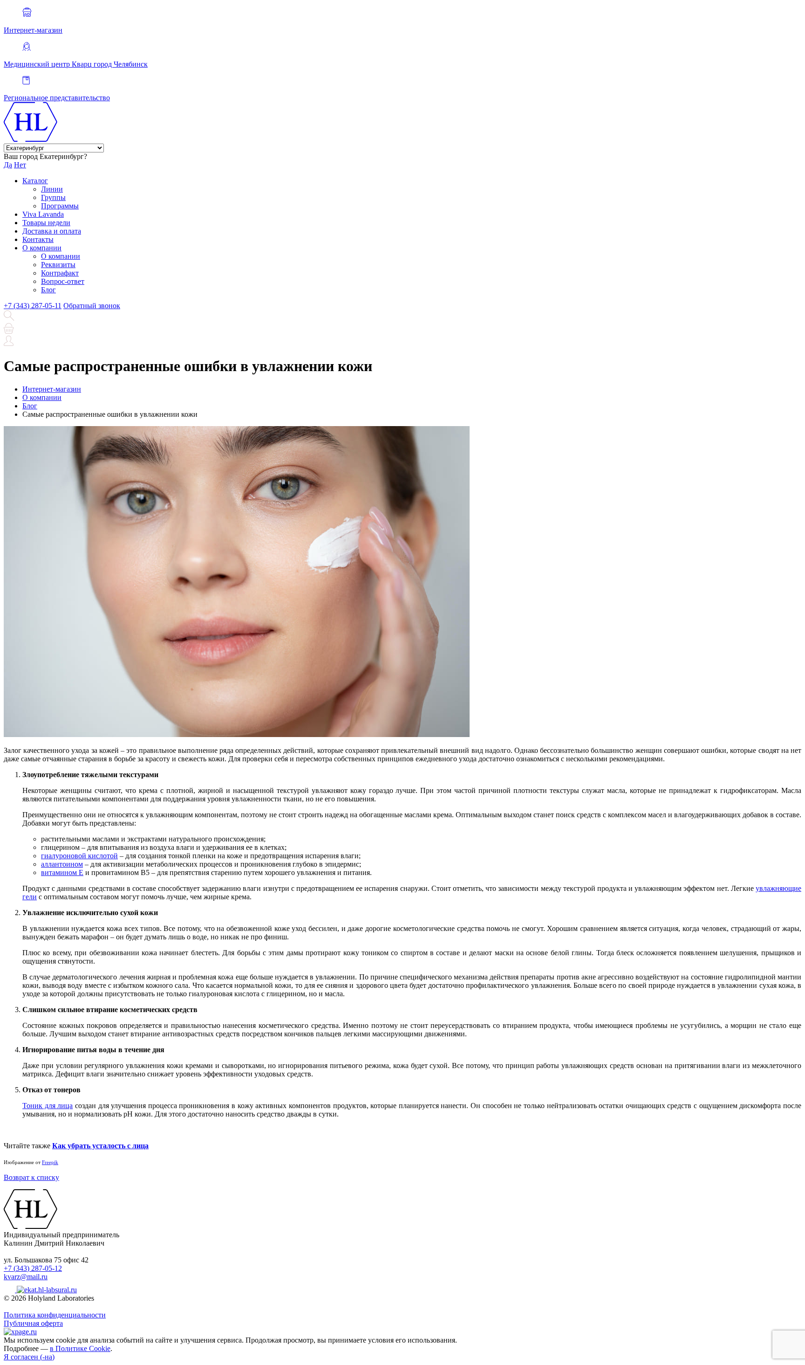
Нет (20, 165)
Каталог (35, 181)
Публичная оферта (33, 1323)
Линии (52, 189)
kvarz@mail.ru (26, 1277)
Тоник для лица (47, 1106)
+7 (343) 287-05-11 (32, 306)
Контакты (38, 239)
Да (8, 165)
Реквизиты (58, 265)
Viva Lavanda (43, 214)
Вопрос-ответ (62, 281)
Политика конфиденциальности (55, 1315)
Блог (48, 290)
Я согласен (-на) (29, 1357)
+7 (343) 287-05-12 (33, 1268)
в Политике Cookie (80, 1348)
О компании (41, 248)
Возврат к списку (31, 1177)
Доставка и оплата (51, 231)
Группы (53, 197)
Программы (60, 206)
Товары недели (46, 223)
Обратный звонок (91, 306)
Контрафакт (60, 273)
